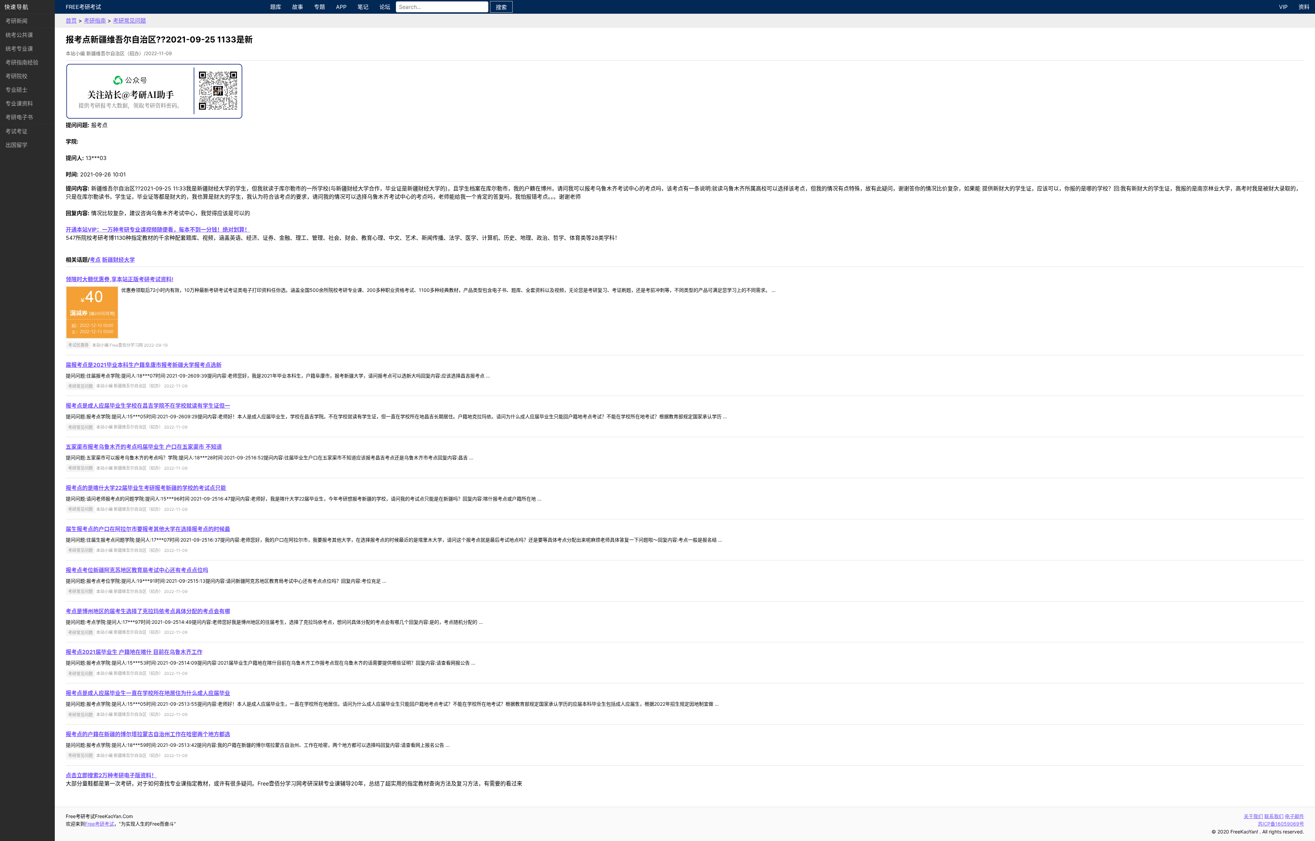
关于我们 (1253, 816)
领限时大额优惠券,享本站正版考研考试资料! (119, 279)
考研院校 (16, 76)
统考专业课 (19, 48)
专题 (319, 6)
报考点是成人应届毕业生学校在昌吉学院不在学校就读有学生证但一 (148, 405)
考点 (95, 259)
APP (341, 6)
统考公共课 (19, 35)
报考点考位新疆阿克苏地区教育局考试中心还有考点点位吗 (137, 570)
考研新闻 (16, 20)
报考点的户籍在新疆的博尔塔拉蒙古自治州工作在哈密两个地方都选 (148, 734)
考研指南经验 (21, 62)
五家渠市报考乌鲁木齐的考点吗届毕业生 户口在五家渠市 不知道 (144, 446)
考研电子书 (19, 117)
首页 (71, 20)
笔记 (363, 6)
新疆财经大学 (118, 259)
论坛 (384, 6)
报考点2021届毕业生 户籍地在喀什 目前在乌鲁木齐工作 (134, 651)
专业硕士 (16, 89)
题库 (275, 6)
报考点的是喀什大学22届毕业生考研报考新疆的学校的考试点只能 (146, 487)
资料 (1304, 6)
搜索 (501, 7)
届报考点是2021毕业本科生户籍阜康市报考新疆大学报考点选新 (144, 364)
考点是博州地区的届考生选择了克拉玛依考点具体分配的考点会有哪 (148, 611)
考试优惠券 (78, 345)
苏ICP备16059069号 (1281, 824)
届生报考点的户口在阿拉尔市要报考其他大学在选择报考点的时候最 (148, 528)
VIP (1283, 6)
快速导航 (16, 6)
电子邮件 (1294, 816)
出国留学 (16, 144)
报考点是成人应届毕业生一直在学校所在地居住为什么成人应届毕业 (148, 693)
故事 (297, 6)
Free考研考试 (83, 6)
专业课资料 (19, 103)
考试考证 (16, 131)
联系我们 (1273, 816)
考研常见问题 (129, 20)
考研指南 (95, 20)
